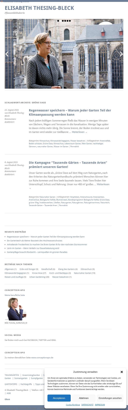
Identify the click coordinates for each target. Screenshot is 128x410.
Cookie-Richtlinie (73, 405)
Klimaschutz (44, 141)
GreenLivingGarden (31, 375)
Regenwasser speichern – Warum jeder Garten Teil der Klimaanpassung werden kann (46, 237)
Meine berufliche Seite (15, 295)
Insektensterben (46, 202)
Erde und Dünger (27, 269)
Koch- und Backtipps (58, 273)
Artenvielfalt (105, 141)
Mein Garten (87, 143)
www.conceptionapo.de (42, 357)
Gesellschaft (46, 269)
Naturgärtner (77, 202)
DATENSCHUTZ (87, 405)
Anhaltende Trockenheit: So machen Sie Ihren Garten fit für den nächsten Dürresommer (47, 244)
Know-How (37, 273)
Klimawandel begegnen (59, 141)
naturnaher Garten (45, 146)
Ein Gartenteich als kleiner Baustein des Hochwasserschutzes (34, 240)
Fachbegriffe (26, 384)
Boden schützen (35, 143)
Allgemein (9, 269)
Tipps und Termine (43, 384)
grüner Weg (34, 202)
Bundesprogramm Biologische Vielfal (83, 200)
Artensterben (98, 197)
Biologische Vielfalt (47, 200)
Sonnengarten (20, 378)
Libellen (57, 202)
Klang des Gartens (66, 269)
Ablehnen (84, 398)
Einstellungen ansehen (110, 398)
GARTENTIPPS (11, 384)
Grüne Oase (48, 143)
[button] (121, 371)
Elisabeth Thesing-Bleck (39, 8)
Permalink (74, 146)
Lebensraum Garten (72, 143)
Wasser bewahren (77, 141)
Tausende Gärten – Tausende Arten (43, 205)
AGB (9, 393)
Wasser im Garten (61, 146)
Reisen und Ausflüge (14, 277)
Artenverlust (34, 200)
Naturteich (105, 202)
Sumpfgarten (37, 378)
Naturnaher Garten (47, 197)
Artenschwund (86, 197)
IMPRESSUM (100, 405)
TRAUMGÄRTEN (12, 375)
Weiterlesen (79, 132)
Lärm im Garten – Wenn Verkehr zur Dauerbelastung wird (33, 248)
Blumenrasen (61, 200)
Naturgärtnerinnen (92, 202)
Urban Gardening (37, 277)
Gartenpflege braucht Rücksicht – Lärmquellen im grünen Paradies (37, 252)
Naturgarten (66, 202)
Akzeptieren (59, 398)
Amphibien (74, 197)
